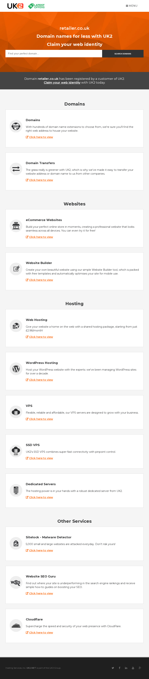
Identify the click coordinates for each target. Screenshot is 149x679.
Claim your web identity (62, 82)
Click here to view (41, 137)
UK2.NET (31, 668)
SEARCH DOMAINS (122, 54)
